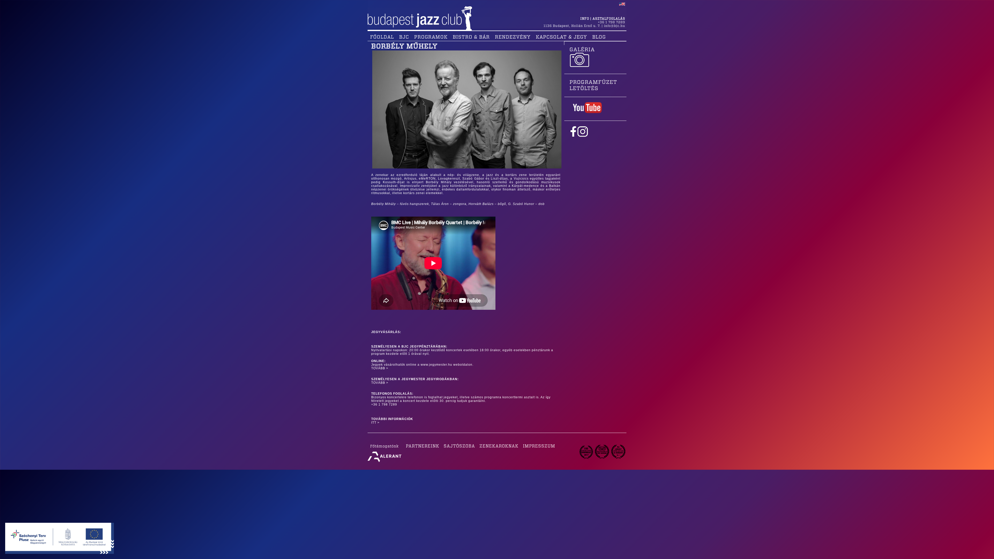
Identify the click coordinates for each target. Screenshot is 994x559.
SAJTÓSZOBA (459, 446)
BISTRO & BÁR (471, 37)
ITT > (375, 422)
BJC (404, 37)
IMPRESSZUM (539, 446)
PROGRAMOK (431, 37)
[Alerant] (384, 462)
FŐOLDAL (382, 37)
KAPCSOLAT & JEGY (561, 37)
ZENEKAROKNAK (498, 446)
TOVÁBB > (379, 368)
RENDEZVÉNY (513, 37)
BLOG (599, 37)
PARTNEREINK (422, 446)
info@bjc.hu (614, 25)
